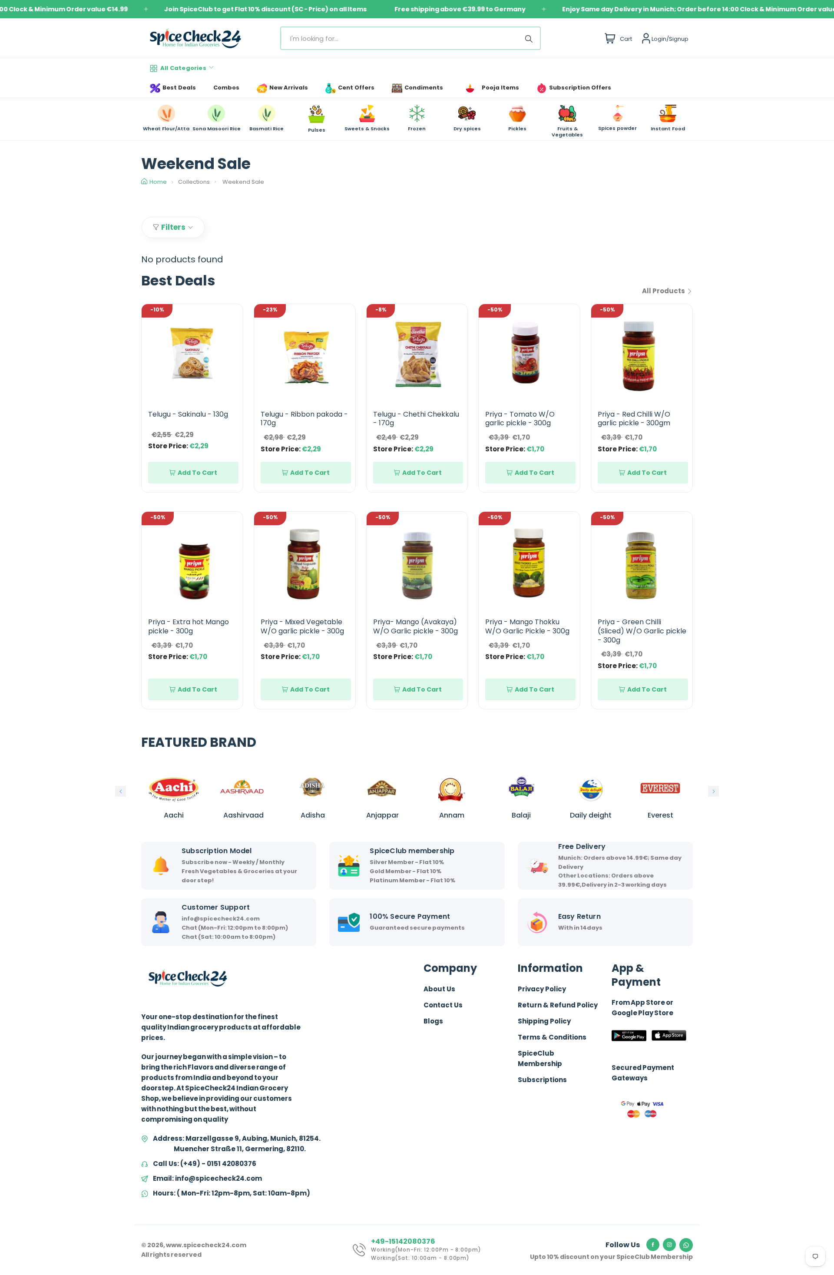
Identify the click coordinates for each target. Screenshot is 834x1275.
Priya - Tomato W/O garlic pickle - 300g (520, 418)
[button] (120, 791)
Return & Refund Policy (558, 1005)
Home (158, 182)
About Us (439, 989)
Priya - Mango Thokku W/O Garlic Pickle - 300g (527, 626)
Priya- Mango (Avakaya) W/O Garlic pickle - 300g (415, 626)
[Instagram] (669, 1244)
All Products (664, 290)
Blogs (433, 1021)
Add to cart (197, 472)
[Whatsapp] (686, 1245)
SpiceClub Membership (540, 1058)
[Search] (530, 38)
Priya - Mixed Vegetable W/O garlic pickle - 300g (302, 626)
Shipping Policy (544, 1021)
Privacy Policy (542, 989)
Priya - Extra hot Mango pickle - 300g (188, 626)
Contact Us (443, 1005)
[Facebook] (652, 1244)
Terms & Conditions (552, 1037)
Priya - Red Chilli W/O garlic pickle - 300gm (634, 418)
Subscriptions (542, 1079)
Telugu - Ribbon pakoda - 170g (304, 418)
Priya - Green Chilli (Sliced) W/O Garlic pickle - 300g (642, 631)
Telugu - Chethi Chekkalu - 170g (416, 418)
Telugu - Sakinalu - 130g (188, 414)
